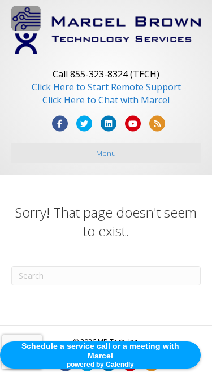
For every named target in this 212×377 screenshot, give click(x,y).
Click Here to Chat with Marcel (106, 100)
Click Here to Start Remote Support (106, 87)
